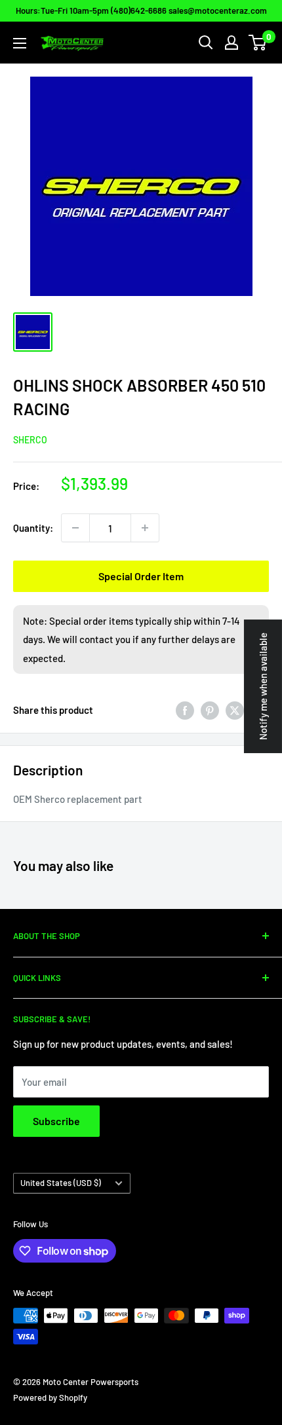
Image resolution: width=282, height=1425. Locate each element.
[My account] (231, 42)
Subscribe (56, 1121)
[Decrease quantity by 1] (75, 528)
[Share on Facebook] (185, 710)
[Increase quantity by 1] (145, 528)
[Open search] (206, 42)
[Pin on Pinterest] (210, 710)
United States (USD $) (60, 1182)
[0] (258, 42)
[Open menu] (19, 43)
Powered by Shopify (50, 1397)
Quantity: (33, 528)
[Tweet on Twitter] (235, 710)
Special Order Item (141, 576)
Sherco (30, 439)
